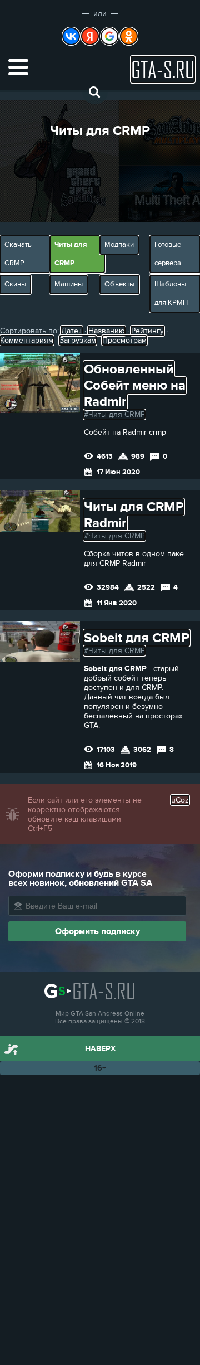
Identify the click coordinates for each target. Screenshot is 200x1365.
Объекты (119, 284)
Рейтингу (147, 331)
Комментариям (26, 340)
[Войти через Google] (109, 36)
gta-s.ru (162, 69)
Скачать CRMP (18, 254)
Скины (15, 284)
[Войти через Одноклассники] (129, 36)
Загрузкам (77, 340)
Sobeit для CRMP (136, 638)
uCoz (180, 800)
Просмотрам (124, 340)
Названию (106, 331)
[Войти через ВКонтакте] (71, 36)
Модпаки (119, 244)
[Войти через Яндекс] (90, 36)
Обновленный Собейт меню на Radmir (135, 385)
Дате (69, 331)
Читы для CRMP (70, 254)
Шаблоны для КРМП (171, 293)
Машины (68, 284)
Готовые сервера (167, 254)
